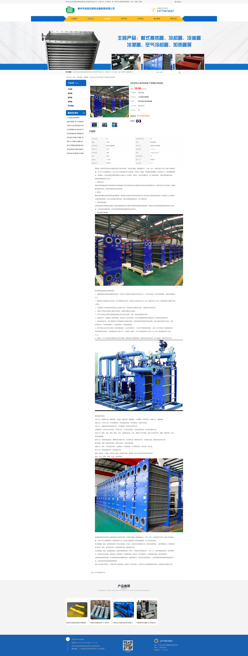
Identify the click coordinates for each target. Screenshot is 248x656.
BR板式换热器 (123, 622)
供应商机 (91, 19)
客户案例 (157, 19)
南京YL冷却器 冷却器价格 (75, 141)
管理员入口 (95, 649)
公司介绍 (124, 19)
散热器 (70, 97)
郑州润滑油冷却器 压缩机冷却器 (76, 149)
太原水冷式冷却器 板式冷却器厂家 (76, 125)
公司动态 (140, 19)
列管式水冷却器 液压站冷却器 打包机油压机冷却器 (81, 622)
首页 (74, 77)
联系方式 (173, 19)
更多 (83, 113)
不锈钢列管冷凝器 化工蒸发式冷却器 (101, 622)
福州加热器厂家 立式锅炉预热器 (76, 121)
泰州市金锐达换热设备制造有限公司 (82, 646)
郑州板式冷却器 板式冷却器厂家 (76, 153)
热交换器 (71, 106)
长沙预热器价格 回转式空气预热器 (76, 129)
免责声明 (88, 649)
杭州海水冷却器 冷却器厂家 (75, 137)
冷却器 (70, 89)
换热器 (86, 77)
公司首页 (74, 19)
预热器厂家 (146, 622)
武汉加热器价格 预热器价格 (75, 133)
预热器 (70, 101)
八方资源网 (82, 649)
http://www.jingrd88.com (98, 572)
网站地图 (101, 649)
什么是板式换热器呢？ (73, 117)
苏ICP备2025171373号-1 (91, 642)
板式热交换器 (170, 622)
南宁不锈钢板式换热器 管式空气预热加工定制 (76, 145)
